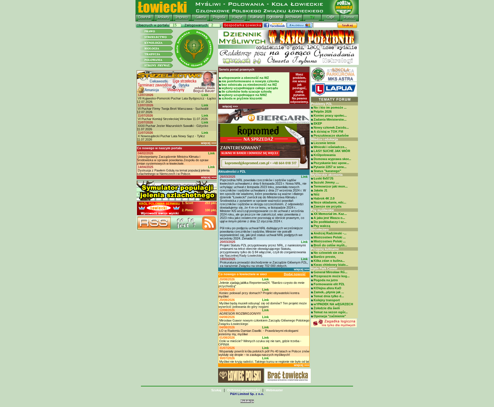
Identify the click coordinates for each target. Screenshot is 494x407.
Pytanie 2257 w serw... (330, 167)
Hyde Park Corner (324, 268)
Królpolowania (325, 155)
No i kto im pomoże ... (330, 107)
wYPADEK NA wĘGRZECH (333, 304)
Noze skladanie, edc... (330, 202)
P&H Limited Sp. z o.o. (247, 394)
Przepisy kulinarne (325, 249)
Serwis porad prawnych (236, 69)
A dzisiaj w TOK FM (328, 131)
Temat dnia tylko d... (329, 296)
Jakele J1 (320, 190)
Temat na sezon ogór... (331, 312)
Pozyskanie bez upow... (331, 163)
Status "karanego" (327, 171)
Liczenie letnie (324, 143)
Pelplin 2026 (323, 111)
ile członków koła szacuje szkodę (247, 91)
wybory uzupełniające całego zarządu (250, 88)
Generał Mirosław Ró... (330, 272)
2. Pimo (187, 210)
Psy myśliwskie (322, 210)
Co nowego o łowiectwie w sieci (242, 274)
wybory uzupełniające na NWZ (244, 95)
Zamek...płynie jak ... (329, 292)
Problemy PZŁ (321, 103)
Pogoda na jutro (326, 280)
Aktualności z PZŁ (232, 171)
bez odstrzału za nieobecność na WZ (249, 84)
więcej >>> (208, 143)
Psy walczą (322, 226)
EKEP (318, 123)
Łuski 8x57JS (323, 178)
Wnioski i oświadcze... (330, 147)
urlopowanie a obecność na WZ (245, 77)
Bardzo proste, (325, 256)
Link (205, 95)
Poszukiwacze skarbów (331, 135)
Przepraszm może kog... (332, 276)
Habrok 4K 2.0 (324, 198)
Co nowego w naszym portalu (159, 148)
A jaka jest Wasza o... (329, 218)
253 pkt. (211, 203)
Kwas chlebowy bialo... (331, 264)
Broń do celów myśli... (330, 245)
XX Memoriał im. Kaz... (330, 214)
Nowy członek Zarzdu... (331, 127)
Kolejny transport (327, 300)
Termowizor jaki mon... (331, 186)
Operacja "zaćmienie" (330, 316)
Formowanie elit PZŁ (329, 284)
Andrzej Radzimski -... (330, 233)
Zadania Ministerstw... (330, 119)
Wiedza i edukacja (324, 139)
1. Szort (187, 203)
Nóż (317, 194)
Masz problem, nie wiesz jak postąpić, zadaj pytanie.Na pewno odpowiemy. (299, 88)
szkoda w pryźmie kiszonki (242, 98)
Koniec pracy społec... (330, 115)
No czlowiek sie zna (328, 252)
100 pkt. (211, 210)
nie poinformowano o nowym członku (250, 81)
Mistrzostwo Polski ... (330, 237)
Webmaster (274, 390)
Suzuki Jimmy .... (326, 182)
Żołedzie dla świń (327, 308)
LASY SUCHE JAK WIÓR (332, 151)
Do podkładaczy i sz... (330, 222)
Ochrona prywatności (243, 390)
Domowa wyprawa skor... (332, 159)
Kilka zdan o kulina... (329, 260)
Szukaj (216, 390)
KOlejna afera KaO (327, 288)
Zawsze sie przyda (327, 206)
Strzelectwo (320, 229)
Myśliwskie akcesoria (326, 174)
